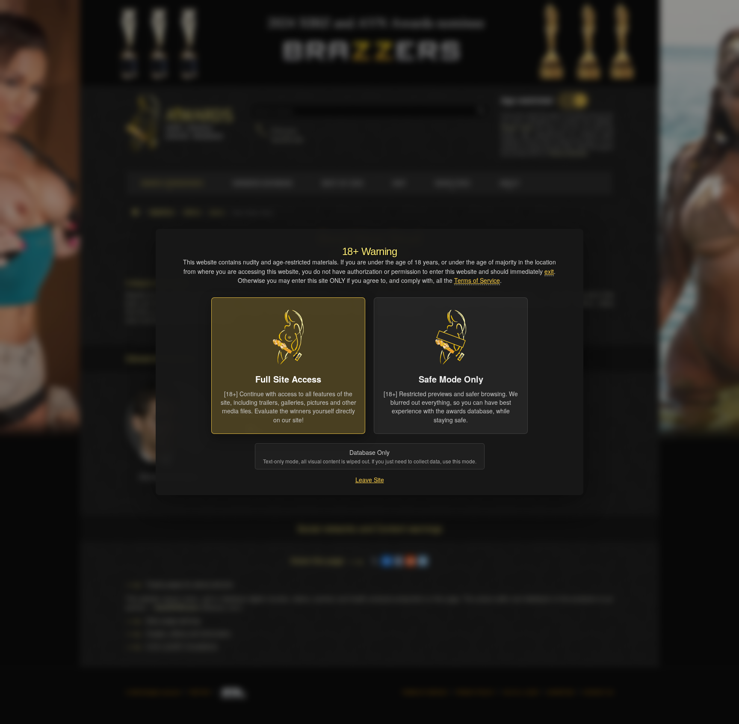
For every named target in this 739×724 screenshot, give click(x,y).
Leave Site (369, 479)
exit (549, 271)
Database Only (369, 456)
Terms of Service (477, 280)
